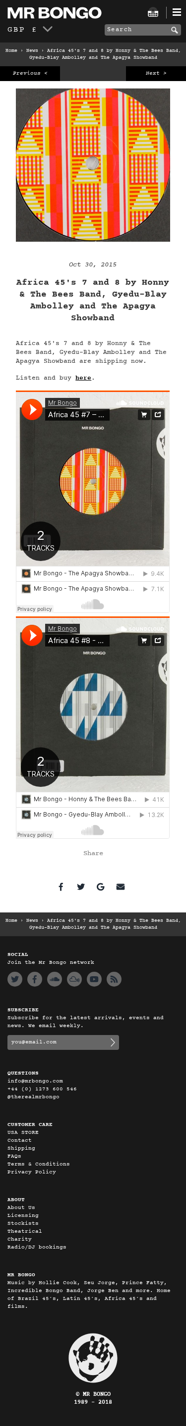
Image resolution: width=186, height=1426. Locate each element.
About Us (21, 1207)
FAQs (14, 1156)
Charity (19, 1239)
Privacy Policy (31, 1172)
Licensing (23, 1215)
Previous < (30, 73)
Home (11, 50)
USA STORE (23, 1132)
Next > (156, 73)
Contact (19, 1140)
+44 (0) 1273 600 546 (42, 1089)
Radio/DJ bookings (36, 1247)
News (32, 50)
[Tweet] (80, 886)
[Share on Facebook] (61, 886)
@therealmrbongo (33, 1097)
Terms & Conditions (38, 1164)
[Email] (120, 886)
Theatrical (24, 1231)
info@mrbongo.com (35, 1081)
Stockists (23, 1223)
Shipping (21, 1148)
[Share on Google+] (100, 886)
